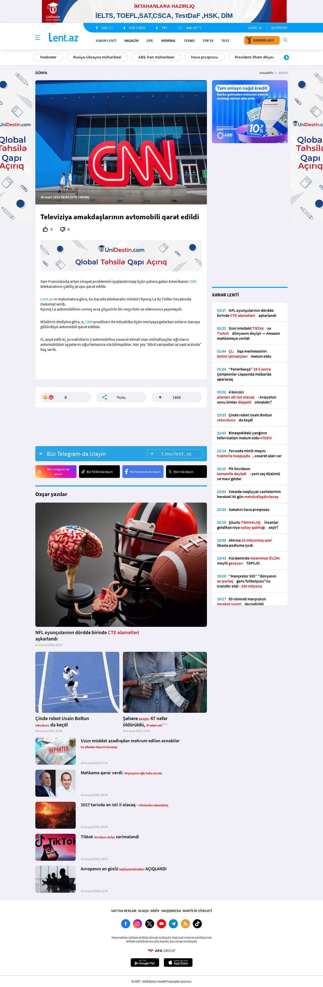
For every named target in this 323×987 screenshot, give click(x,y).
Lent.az (46, 298)
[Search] (286, 40)
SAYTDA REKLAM (123, 910)
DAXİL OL (255, 27)
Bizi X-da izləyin (183, 472)
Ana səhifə (266, 73)
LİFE (150, 40)
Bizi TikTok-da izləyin (100, 472)
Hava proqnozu (204, 57)
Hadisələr (48, 57)
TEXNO (189, 40)
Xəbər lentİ (106, 40)
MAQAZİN (131, 40)
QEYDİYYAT (279, 27)
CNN (192, 281)
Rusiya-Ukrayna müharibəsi (97, 57)
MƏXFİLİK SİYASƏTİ (197, 910)
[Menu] (37, 37)
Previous (37, 58)
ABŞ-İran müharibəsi (156, 57)
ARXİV (154, 910)
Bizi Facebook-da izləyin (145, 472)
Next (286, 58)
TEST (225, 40)
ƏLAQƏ (143, 910)
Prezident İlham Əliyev (254, 57)
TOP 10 (208, 40)
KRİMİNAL (168, 40)
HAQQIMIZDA (171, 910)
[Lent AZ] (63, 38)
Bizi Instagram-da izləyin (58, 471)
